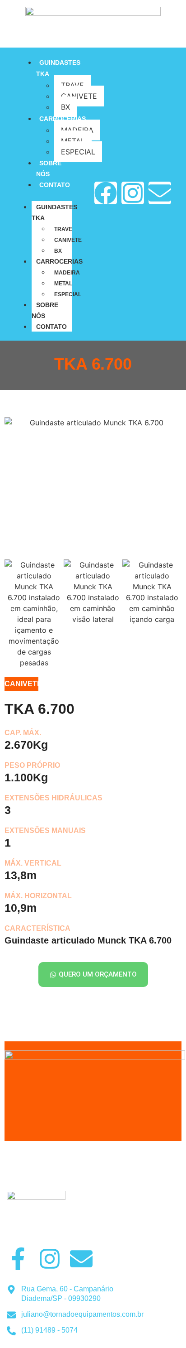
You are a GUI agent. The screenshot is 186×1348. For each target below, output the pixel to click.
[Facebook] (105, 193)
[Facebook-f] (18, 1258)
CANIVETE (68, 240)
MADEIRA (67, 273)
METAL (73, 140)
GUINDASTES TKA (54, 212)
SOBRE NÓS (45, 310)
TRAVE (72, 85)
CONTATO (54, 184)
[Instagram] (132, 193)
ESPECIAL (67, 294)
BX (65, 106)
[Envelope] (160, 193)
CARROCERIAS (62, 118)
